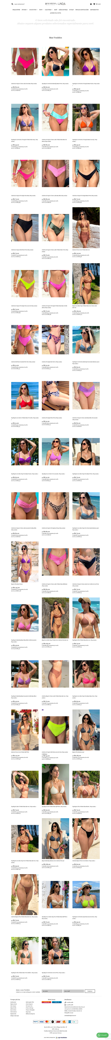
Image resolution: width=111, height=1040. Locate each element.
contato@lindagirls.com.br (70, 1015)
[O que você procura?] (12, 4)
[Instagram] (46, 1002)
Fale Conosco (13, 1006)
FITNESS (24, 9)
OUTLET (71, 9)
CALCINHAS (48, 9)
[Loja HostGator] (61, 1037)
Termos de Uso (29, 1006)
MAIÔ (55, 9)
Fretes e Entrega (29, 1008)
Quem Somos (13, 1009)
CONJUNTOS (32, 9)
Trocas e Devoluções (30, 1009)
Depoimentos (13, 1013)
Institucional (13, 1002)
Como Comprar (29, 1004)
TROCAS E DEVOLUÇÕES (82, 9)
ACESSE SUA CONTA (55, 13)
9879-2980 (69, 1002)
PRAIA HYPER (16, 9)
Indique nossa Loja (14, 1015)
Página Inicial (13, 1004)
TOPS (40, 9)
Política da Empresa (30, 1013)
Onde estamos (13, 1011)
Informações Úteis (30, 1002)
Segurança (28, 1011)
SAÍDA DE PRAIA (63, 9)
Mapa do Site (13, 1008)
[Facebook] (57, 1002)
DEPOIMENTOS (94, 9)
